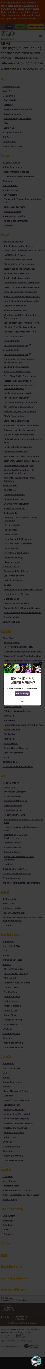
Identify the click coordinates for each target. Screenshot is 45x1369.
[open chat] (37, 1361)
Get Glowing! (22, 693)
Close (22, 701)
